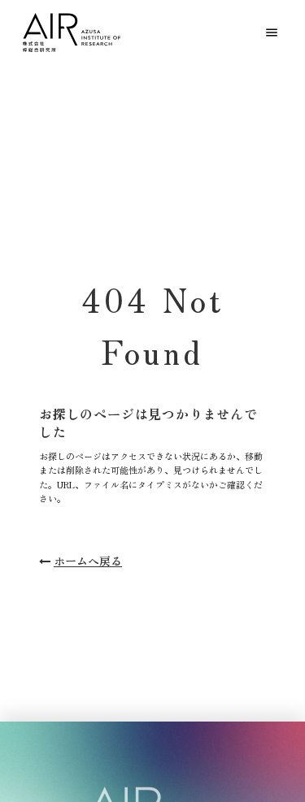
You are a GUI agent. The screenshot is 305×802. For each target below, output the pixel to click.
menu (271, 32)
